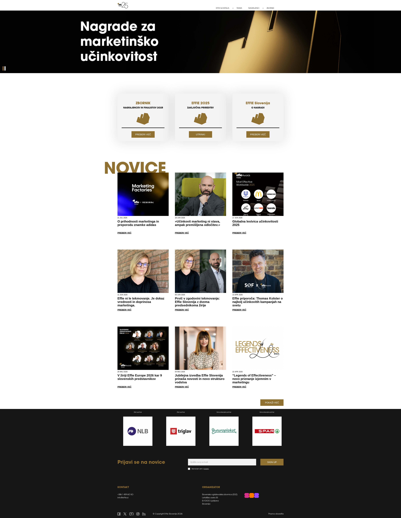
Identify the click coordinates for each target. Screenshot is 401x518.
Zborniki (270, 8)
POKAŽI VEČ (272, 402)
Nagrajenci (253, 8)
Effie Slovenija (222, 8)
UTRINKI (200, 134)
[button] (3, 68)
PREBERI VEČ (143, 134)
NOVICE (135, 168)
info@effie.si (122, 497)
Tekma (239, 8)
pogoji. (206, 469)
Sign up (272, 462)
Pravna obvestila (276, 514)
